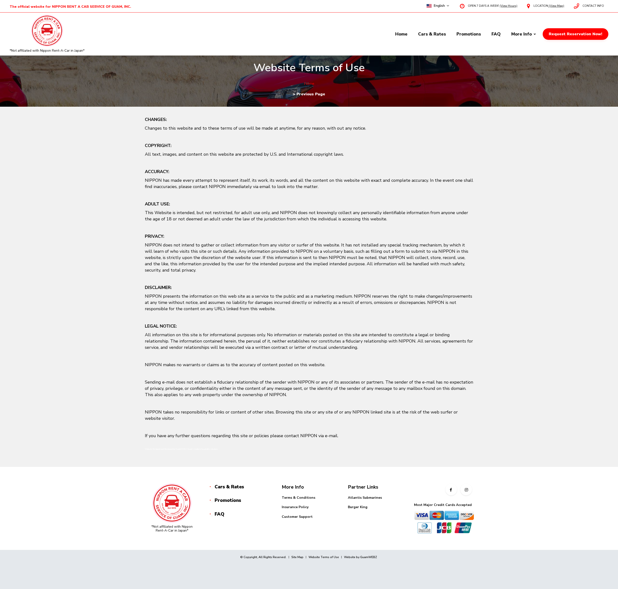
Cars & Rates (432, 34)
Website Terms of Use (324, 557)
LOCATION (549, 6)
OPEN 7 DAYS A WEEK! (492, 6)
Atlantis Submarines (365, 497)
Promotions (468, 34)
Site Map (297, 557)
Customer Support (297, 516)
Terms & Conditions (298, 497)
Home (401, 34)
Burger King (357, 507)
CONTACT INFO (593, 6)
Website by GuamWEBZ (360, 557)
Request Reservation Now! (575, 34)
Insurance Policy (295, 507)
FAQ (496, 34)
